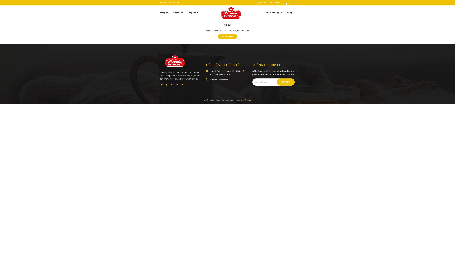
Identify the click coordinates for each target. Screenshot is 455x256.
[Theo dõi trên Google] (176, 84)
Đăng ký (286, 82)
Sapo (249, 100)
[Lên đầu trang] (451, 245)
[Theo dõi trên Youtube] (181, 84)
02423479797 (174, 3)
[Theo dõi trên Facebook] (166, 84)
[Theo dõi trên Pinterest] (171, 84)
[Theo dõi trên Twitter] (162, 84)
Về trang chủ (227, 36)
